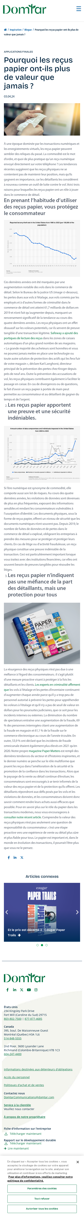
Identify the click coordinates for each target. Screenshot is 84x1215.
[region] (42, 1185)
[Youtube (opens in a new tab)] (28, 989)
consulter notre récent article (22, 817)
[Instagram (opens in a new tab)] (35, 989)
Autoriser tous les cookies (42, 1208)
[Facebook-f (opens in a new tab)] (7, 989)
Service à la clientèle (17, 1105)
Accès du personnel (17, 1077)
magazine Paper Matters (44, 751)
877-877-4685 (33, 1019)
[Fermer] (77, 1162)
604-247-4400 (12, 1054)
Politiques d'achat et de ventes (24, 1085)
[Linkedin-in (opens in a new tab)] (14, 989)
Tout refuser (42, 1198)
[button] (6, 912)
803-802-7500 (12, 1019)
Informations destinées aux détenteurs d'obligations (38, 1069)
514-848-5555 (12, 1038)
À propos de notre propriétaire (24, 1117)
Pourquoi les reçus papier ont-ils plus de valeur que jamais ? (38, 73)
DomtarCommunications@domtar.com (29, 1097)
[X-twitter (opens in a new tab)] (21, 989)
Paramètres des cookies (42, 1188)
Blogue (28, 30)
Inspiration (15, 30)
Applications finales (18, 51)
